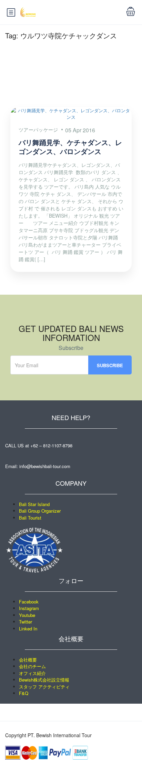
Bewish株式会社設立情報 (44, 679)
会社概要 (28, 659)
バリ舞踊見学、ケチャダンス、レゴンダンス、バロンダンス (70, 146)
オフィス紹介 (32, 673)
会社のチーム (32, 666)
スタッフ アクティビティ (44, 686)
